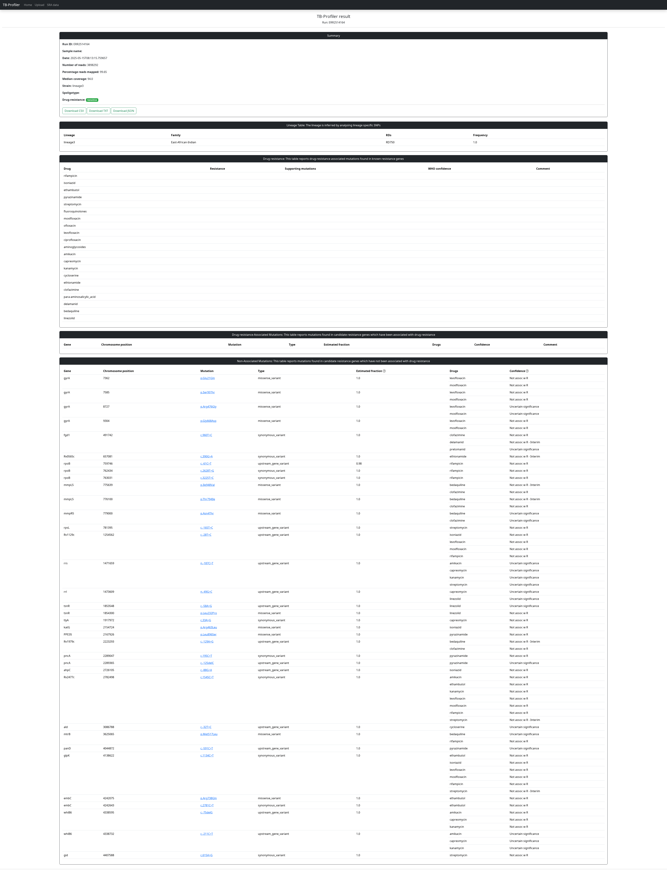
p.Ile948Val (207, 485)
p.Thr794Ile (207, 499)
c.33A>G (205, 620)
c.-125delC (207, 663)
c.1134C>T (207, 755)
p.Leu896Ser (208, 634)
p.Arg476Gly (208, 406)
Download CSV (74, 111)
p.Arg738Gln (208, 798)
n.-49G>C (206, 592)
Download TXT (98, 111)
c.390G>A (206, 456)
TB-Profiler (11, 4)
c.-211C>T (206, 834)
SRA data (53, 5)
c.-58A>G (206, 606)
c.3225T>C (207, 478)
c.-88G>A (206, 670)
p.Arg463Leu (208, 627)
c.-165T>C (206, 528)
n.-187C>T (206, 563)
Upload (39, 5)
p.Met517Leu (208, 734)
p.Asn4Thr (207, 513)
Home (28, 5)
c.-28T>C (205, 535)
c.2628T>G (207, 471)
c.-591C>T (206, 748)
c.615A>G (206, 855)
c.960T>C (206, 435)
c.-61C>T (205, 463)
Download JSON (123, 111)
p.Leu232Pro (208, 613)
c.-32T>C (205, 727)
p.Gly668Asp (208, 421)
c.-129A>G (206, 641)
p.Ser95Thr (207, 392)
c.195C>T (206, 656)
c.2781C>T (207, 805)
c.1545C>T (207, 677)
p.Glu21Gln (207, 378)
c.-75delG (206, 812)
